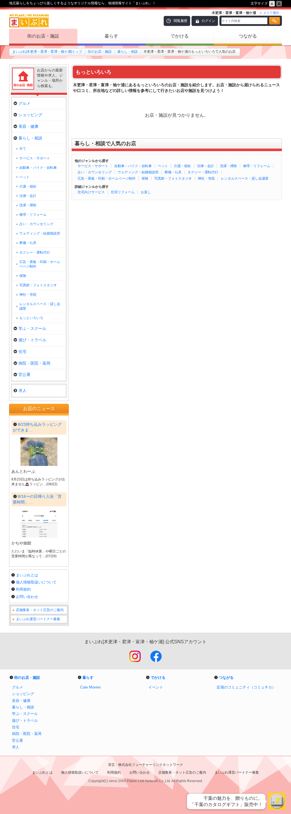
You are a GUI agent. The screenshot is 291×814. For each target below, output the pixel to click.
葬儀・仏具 (173, 172)
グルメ (24, 103)
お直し (146, 192)
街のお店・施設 (43, 36)
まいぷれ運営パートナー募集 (38, 619)
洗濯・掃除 (228, 166)
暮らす (111, 36)
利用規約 (23, 589)
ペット (163, 166)
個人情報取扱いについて (36, 582)
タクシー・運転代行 (203, 172)
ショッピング (30, 114)
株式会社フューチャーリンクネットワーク (150, 765)
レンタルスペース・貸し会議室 (245, 178)
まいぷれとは (27, 575)
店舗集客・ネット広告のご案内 (40, 610)
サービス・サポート (93, 166)
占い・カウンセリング (95, 172)
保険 (145, 178)
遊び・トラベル (32, 340)
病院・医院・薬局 (34, 363)
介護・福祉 (182, 166)
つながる (248, 36)
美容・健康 (28, 126)
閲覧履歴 (180, 21)
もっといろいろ (31, 318)
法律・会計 (205, 166)
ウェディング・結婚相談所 (138, 172)
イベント (155, 687)
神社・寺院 (206, 178)
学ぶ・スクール (32, 328)
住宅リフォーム (123, 192)
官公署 (24, 374)
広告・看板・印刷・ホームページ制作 (107, 178)
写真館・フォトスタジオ (173, 178)
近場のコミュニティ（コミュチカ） (246, 687)
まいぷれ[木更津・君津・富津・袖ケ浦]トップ (47, 52)
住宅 (22, 351)
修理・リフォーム (256, 166)
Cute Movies (90, 687)
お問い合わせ (27, 597)
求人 (22, 390)
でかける (180, 36)
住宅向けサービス (91, 192)
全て (22, 148)
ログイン (208, 21)
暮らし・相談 (127, 52)
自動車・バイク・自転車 (133, 166)
